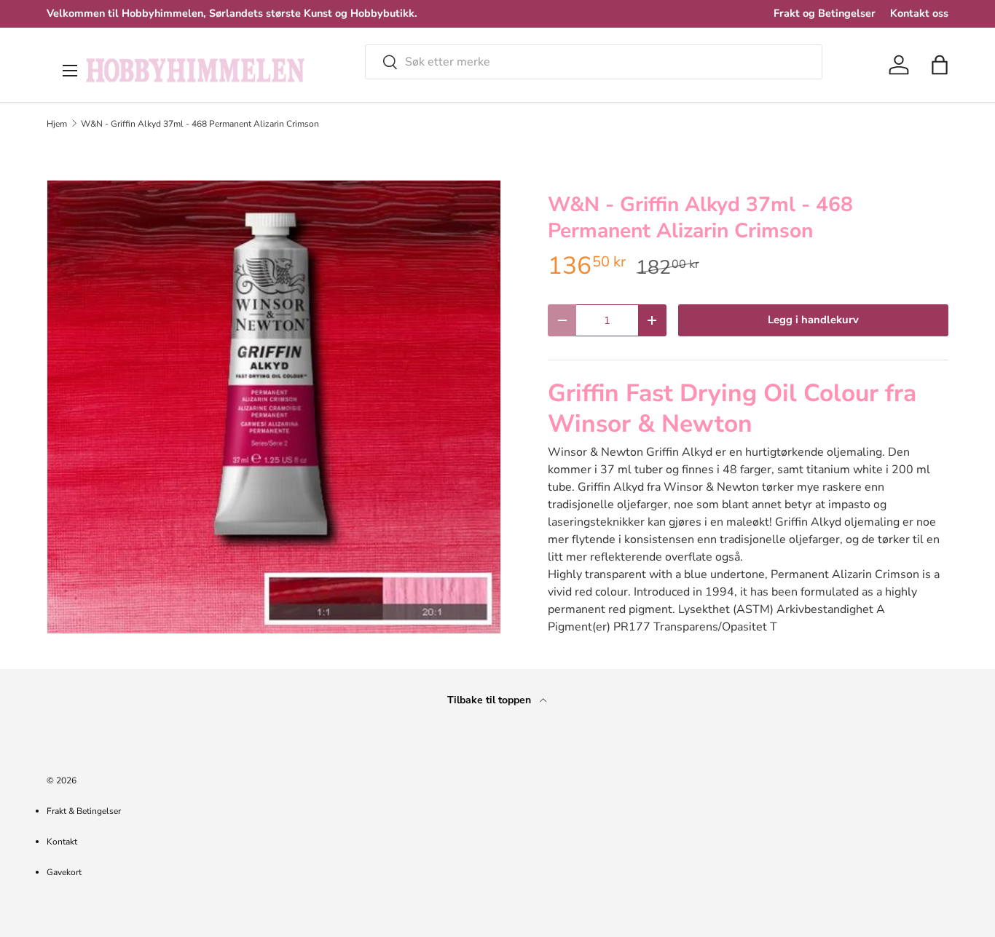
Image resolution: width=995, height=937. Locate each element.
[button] (940, 65)
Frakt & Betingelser (84, 811)
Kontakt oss (919, 13)
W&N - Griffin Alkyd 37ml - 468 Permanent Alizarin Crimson (200, 123)
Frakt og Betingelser (825, 13)
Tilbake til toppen (490, 700)
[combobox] (594, 62)
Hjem (57, 123)
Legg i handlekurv (813, 319)
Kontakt (62, 841)
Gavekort (64, 872)
